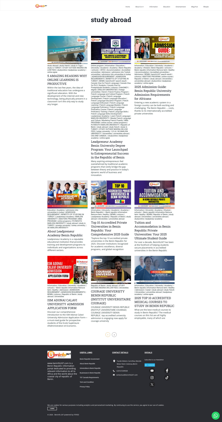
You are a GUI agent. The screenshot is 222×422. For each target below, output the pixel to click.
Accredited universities (159, 72)
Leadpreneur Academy (100, 116)
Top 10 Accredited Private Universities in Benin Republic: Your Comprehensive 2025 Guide (110, 228)
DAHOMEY (123, 87)
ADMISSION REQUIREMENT (103, 76)
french (104, 92)
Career (148, 290)
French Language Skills (118, 112)
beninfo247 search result (116, 81)
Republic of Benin (141, 79)
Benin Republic (125, 68)
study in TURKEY (54, 68)
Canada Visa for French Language (105, 83)
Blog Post (194, 7)
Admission (106, 72)
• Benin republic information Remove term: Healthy (154, 69)
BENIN (101, 81)
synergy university (63, 225)
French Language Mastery (110, 105)
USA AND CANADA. (99, 136)
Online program (97, 66)
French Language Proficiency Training (106, 110)
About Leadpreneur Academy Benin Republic (65, 233)
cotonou (114, 87)
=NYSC (102, 70)
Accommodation (113, 70)
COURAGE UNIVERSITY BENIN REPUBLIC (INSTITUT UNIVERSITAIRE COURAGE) (111, 297)
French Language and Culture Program (107, 94)
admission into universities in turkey (116, 74)
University (95, 68)
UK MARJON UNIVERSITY (57, 228)
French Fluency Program (118, 92)
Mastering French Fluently (112, 120)
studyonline (62, 70)
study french (65, 66)
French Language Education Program (106, 101)
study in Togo (76, 66)
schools (95, 70)
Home (128, 7)
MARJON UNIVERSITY (100, 118)
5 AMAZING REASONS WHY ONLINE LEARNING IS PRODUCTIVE (67, 80)
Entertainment (181, 7)
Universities (107, 133)
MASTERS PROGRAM (151, 76)
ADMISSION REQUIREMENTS (73, 292)
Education (166, 7)
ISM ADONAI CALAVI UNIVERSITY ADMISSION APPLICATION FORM (65, 304)
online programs (120, 123)
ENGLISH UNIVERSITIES (107, 90)
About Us (138, 7)
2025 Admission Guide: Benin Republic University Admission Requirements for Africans (152, 93)
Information (153, 7)
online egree (52, 72)
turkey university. (103, 131)
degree (93, 90)
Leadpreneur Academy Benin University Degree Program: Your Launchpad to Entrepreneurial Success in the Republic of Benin (110, 149)
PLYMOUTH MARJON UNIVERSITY (105, 125)
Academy (113, 68)
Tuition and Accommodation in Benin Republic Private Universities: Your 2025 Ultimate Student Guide (152, 230)
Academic (104, 68)
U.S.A (114, 131)
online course (106, 123)
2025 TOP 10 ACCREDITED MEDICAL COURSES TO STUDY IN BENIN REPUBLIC (154, 302)
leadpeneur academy (76, 70)
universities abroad (121, 133)
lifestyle (206, 7)
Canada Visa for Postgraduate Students (105, 86)
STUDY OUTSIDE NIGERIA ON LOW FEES (108, 286)
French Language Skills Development (106, 114)
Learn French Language (120, 116)
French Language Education (114, 98)
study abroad (52, 66)
